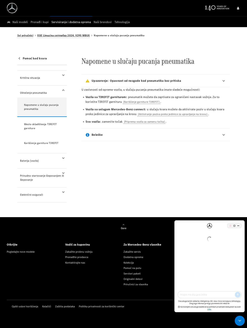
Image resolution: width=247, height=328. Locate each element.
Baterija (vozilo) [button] (29, 160)
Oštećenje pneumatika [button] (33, 93)
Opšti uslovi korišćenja (25, 306)
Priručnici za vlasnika (136, 284)
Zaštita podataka (65, 306)
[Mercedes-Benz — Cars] (12, 8)
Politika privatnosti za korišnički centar (101, 306)
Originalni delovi (133, 279)
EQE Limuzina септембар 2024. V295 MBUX (63, 35)
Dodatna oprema (133, 257)
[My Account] (238, 8)
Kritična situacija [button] (30, 78)
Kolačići (46, 306)
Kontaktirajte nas (75, 262)
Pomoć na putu (132, 268)
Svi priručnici (25, 35)
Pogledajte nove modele (21, 251)
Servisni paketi (132, 273)
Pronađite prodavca (76, 257)
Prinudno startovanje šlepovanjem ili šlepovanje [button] (42, 177)
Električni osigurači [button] (31, 194)
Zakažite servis (132, 251)
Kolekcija (129, 262)
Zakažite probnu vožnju (79, 251)
